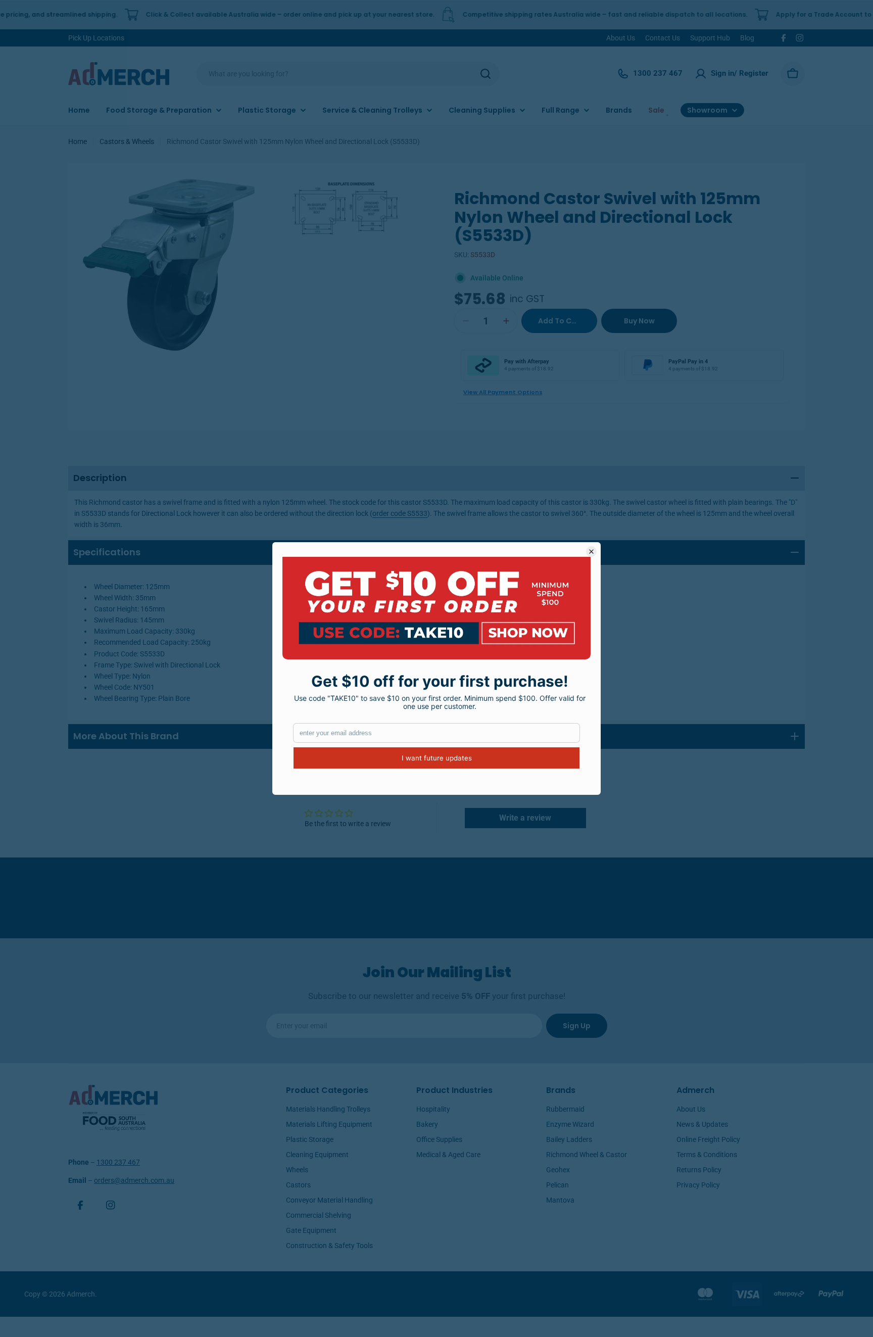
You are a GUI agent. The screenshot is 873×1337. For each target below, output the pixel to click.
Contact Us (662, 38)
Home (77, 141)
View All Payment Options (503, 392)
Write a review (525, 818)
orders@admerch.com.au (134, 1180)
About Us (620, 38)
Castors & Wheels (127, 141)
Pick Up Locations (96, 38)
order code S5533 (399, 513)
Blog (747, 38)
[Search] (485, 74)
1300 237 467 (118, 1162)
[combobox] (348, 74)
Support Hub (710, 38)
